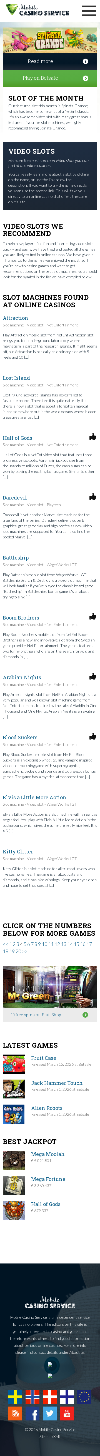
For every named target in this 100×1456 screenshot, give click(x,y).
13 (63, 944)
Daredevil (15, 497)
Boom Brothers (21, 617)
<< (5, 944)
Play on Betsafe (40, 77)
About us (77, 1352)
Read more (40, 61)
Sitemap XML (50, 1436)
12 (57, 944)
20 (18, 951)
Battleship (16, 557)
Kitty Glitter (18, 851)
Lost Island (16, 377)
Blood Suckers (20, 737)
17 (89, 944)
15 (76, 944)
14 (70, 944)
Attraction (15, 317)
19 (12, 951)
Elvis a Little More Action (34, 797)
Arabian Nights (22, 677)
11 (51, 944)
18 (5, 951)
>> (25, 951)
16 (83, 944)
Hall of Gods (17, 437)
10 (44, 944)
